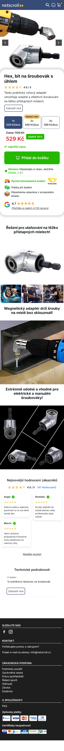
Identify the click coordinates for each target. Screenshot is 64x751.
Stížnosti (7, 683)
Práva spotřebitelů (12, 676)
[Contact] (53, 5)
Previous (5, 43)
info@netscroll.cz (41, 652)
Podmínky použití (12, 668)
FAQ (4, 705)
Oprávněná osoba (12, 672)
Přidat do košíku (35, 158)
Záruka (6, 687)
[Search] (47, 5)
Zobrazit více (13, 108)
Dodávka (7, 691)
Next (59, 43)
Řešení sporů (9, 680)
